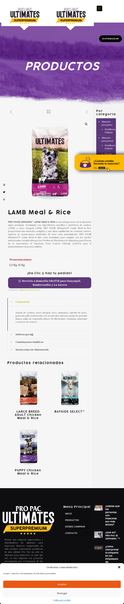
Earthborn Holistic (109, 131)
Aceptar (62, 584)
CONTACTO (71, 533)
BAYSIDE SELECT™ (69, 412)
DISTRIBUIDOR (110, 38)
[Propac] (47, 16)
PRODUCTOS (72, 520)
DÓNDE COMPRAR (75, 526)
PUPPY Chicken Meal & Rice (28, 472)
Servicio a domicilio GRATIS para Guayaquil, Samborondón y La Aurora (51, 282)
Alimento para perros (29, 289)
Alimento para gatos (107, 123)
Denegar (62, 593)
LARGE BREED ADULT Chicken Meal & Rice (28, 415)
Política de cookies (62, 600)
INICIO (68, 513)
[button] (119, 567)
